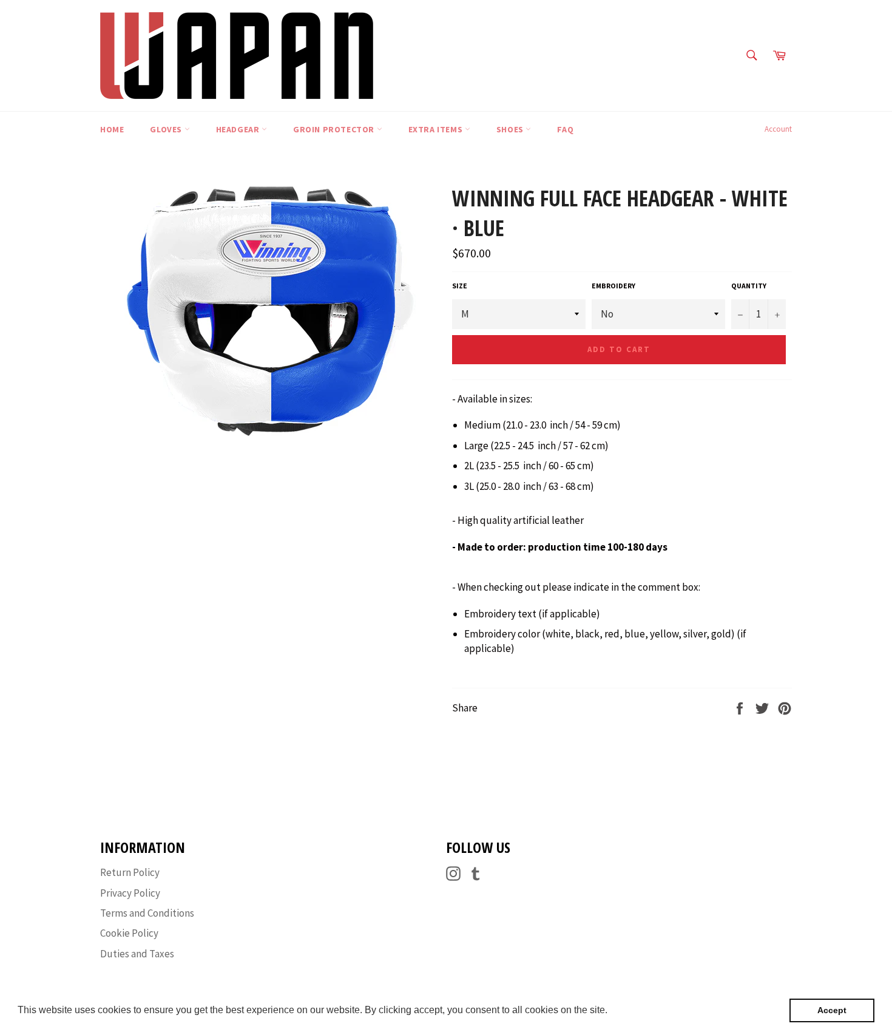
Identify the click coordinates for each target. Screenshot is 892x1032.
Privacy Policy (130, 893)
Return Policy (130, 872)
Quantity (748, 285)
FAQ (565, 129)
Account (778, 129)
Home (112, 129)
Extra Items (436, 129)
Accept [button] (831, 1010)
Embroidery (613, 285)
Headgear (239, 129)
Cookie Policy (129, 933)
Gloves (167, 129)
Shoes (511, 129)
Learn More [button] (636, 1010)
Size (459, 285)
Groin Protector (335, 129)
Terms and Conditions (147, 913)
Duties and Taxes (137, 953)
